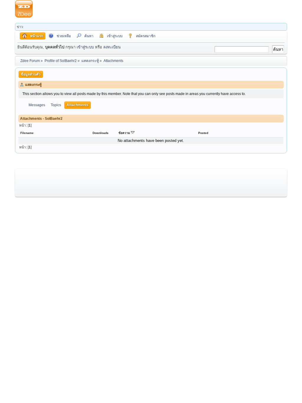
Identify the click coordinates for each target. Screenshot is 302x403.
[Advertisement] (160, 9)
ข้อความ (125, 133)
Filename (27, 133)
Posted (203, 133)
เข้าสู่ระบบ (85, 47)
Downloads (101, 133)
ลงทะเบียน (112, 47)
